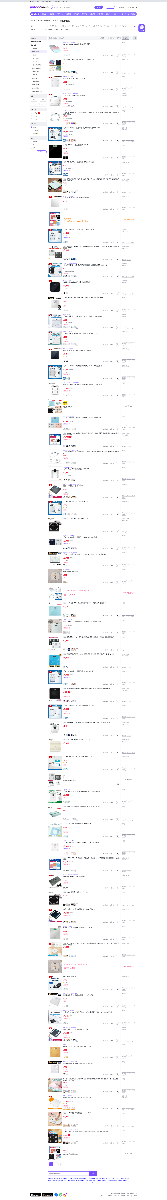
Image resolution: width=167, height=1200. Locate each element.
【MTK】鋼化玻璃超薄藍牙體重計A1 (74, 95)
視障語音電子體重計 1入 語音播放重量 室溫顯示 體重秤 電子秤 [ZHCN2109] (89, 654)
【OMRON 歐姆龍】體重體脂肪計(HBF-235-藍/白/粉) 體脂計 (82, 418)
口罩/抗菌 (34, 48)
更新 (135, 1193)
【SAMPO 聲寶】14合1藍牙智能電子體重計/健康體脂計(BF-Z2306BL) (85, 265)
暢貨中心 (60, 14)
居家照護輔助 (35, 85)
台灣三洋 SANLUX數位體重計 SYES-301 (76, 145)
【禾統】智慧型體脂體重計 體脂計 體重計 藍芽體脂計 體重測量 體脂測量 (85, 1132)
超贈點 (132, 14)
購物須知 (116, 1196)
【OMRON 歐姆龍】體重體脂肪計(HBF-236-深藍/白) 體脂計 (81, 537)
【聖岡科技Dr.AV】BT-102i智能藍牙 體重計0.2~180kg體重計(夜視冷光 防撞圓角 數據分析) (91, 452)
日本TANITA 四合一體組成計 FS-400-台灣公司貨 (78, 1063)
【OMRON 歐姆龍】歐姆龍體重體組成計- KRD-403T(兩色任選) (82, 366)
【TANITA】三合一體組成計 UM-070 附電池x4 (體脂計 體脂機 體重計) (87, 722)
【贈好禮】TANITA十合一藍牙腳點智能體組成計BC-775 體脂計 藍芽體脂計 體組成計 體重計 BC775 (91, 247)
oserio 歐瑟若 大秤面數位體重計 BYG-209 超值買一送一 (82, 807)
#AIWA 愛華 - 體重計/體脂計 (76, 1181)
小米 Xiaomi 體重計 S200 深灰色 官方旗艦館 (77, 350)
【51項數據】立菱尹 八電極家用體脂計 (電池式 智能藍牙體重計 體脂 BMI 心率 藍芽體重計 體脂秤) (91, 944)
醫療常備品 (35, 78)
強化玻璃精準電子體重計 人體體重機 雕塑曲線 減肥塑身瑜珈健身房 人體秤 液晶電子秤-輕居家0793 (91, 179)
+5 (76, 259)
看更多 (108, 14)
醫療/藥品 (33, 45)
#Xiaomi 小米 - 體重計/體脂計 (120, 1179)
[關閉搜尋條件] (61, 7)
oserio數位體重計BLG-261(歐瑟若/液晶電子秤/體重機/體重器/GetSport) (87, 688)
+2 (76, 327)
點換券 (44, 14)
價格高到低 (118, 38)
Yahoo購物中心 (39, 7)
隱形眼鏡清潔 (35, 71)
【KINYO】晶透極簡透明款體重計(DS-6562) (77, 824)
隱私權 (129, 1196)
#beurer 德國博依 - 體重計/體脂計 (96, 1181)
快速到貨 (68, 14)
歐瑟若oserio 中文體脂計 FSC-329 (76, 518)
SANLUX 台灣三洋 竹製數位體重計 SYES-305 (77, 1046)
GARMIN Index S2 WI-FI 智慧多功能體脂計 (76, 282)
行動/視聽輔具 (35, 81)
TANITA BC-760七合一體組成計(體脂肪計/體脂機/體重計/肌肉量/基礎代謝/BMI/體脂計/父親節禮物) (91, 433)
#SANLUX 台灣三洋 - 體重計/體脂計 (99, 1179)
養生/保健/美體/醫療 (36, 41)
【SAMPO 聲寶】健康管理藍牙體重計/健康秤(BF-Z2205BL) (81, 333)
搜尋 (93, 1173)
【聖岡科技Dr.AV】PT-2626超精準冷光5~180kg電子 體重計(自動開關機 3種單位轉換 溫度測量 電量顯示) (91, 113)
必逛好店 (92, 14)
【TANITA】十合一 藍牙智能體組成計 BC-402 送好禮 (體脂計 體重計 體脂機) (89, 637)
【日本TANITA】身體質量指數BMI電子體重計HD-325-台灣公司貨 (83, 297)
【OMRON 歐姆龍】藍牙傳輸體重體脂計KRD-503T (79, 705)
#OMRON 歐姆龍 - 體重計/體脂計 (57, 1179)
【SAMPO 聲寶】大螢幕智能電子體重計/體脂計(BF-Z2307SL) (82, 316)
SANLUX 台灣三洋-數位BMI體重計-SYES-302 (77, 928)
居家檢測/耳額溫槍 (36, 68)
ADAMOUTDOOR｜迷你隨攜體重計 (74, 876)
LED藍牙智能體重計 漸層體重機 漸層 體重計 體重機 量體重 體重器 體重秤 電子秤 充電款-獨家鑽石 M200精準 (91, 1079)
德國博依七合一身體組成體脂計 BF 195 (75, 1029)
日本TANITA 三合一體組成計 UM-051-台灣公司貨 (78, 995)
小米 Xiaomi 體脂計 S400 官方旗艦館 (74, 78)
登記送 (52, 14)
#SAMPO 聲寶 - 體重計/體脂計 (78, 1179)
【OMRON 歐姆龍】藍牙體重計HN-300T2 (76, 501)
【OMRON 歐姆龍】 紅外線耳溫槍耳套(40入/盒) (78, 756)
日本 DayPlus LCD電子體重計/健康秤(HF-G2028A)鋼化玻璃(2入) (83, 621)
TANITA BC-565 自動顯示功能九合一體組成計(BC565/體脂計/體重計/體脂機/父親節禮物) (91, 858)
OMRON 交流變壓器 (69, 976)
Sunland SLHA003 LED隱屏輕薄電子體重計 (77, 44)
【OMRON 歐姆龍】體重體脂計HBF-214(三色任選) (79, 229)
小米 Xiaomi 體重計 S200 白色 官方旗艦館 (76, 198)
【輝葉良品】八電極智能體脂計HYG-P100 (76, 469)
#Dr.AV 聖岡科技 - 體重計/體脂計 (117, 1181)
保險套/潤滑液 (35, 88)
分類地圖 (135, 1196)
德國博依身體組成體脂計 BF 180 (73, 486)
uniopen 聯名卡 (121, 14)
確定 (42, 104)
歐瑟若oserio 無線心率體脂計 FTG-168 (77, 739)
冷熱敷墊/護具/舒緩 (37, 91)
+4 (76, 123)
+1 (76, 140)
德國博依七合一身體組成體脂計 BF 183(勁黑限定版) (79, 909)
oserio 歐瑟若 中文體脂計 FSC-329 (76, 892)
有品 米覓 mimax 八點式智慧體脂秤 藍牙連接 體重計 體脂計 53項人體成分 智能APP (89, 1012)
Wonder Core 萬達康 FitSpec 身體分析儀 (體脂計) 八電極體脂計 (83, 384)
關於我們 (110, 1196)
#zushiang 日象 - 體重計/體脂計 (57, 1181)
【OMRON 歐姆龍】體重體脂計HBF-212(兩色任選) (79, 162)
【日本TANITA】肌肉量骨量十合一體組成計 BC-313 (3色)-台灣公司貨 (84, 554)
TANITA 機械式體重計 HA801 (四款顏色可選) (79, 60)
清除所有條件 (41, 152)
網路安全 (123, 1196)
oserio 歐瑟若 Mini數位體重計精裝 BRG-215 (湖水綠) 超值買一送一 (86, 603)
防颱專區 (84, 14)
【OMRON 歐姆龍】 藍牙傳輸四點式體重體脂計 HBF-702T (81, 128)
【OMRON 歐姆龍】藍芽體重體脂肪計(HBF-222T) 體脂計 (81, 842)
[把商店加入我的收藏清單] (118, 411)
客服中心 (103, 1196)
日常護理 (34, 75)
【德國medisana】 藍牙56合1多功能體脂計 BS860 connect (81, 791)
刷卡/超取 (100, 14)
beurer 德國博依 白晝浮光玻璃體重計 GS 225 (77, 1097)
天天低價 (76, 14)
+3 (76, 72)
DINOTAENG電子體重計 (70, 571)
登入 (110, 7)
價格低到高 (111, 38)
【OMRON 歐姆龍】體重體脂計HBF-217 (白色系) (78, 671)
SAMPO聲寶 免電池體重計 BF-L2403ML (78, 1113)
